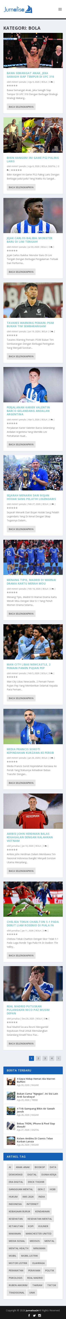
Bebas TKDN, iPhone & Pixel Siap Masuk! (36, 1125)
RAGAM (35, 1085)
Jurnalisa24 (32, 1310)
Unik (32, 1292)
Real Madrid (35, 1277)
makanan (15, 1233)
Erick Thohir (36, 1181)
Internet (33, 1204)
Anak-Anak (23, 1167)
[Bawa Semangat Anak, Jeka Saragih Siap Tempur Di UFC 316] (33, 50)
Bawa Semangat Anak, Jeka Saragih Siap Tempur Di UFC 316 (30, 74)
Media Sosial (17, 1241)
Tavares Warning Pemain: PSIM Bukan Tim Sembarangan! (30, 324)
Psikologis (15, 1277)
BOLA (44, 82)
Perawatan (16, 1270)
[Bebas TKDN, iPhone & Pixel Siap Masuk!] (11, 1126)
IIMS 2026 (28, 1196)
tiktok (51, 1285)
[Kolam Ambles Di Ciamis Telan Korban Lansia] (11, 1141)
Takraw (37, 1285)
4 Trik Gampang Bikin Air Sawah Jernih (36, 1110)
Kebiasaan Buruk (19, 1211)
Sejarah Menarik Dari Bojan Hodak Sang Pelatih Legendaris (31, 497)
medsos (35, 1241)
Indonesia (15, 1204)
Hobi (53, 1189)
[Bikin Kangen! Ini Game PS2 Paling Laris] (33, 135)
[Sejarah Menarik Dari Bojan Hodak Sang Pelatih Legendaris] (33, 472)
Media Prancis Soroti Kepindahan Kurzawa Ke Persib (30, 751)
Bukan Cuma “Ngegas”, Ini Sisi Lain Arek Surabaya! (37, 1095)
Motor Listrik (18, 1263)
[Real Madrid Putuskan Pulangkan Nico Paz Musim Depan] (33, 983)
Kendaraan (42, 1211)
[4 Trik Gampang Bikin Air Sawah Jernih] (11, 1111)
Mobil (12, 1255)
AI (10, 1167)
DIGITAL (52, 166)
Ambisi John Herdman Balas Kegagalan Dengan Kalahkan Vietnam (30, 837)
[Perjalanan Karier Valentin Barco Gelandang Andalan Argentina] (33, 384)
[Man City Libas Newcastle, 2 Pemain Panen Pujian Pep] (33, 642)
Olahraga (38, 1263)
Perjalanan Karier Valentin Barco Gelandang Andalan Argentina (28, 411)
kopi (31, 1226)
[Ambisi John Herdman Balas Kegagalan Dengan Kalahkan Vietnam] (33, 811)
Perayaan (34, 1270)
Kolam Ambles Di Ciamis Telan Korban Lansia (35, 1140)
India (41, 1196)
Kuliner (43, 1226)
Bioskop (40, 1167)
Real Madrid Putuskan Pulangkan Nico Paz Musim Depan (28, 1010)
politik (49, 1270)
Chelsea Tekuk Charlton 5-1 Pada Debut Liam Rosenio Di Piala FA (33, 923)
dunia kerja (48, 1174)
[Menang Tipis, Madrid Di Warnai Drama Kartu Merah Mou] (33, 557)
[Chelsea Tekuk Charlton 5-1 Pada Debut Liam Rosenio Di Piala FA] (33, 899)
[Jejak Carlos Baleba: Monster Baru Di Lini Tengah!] (33, 215)
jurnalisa (16, 846)
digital (32, 1174)
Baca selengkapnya (21, 106)
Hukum (13, 1196)
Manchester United (38, 1233)
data (53, 1167)
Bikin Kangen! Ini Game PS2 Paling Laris (33, 159)
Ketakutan (16, 1226)
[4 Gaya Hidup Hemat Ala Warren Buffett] (11, 1081)
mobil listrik (29, 1255)
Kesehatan (16, 1218)
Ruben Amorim (18, 1285)
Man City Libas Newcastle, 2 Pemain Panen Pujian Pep (29, 666)
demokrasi (16, 1174)
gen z (41, 1189)
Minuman (39, 1248)
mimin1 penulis (19, 82)
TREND (34, 1100)
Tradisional (16, 1292)
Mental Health (18, 1248)
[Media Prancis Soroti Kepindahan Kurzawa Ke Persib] (33, 726)
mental (49, 1241)
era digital (16, 1181)
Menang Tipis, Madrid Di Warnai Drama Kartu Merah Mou (31, 581)
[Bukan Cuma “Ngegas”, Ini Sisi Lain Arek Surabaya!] (11, 1096)
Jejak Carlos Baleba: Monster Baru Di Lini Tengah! (29, 240)
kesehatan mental (40, 1218)
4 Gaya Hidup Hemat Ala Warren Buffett (36, 1080)
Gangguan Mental (21, 1189)
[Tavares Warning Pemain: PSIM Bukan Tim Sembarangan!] (33, 300)
